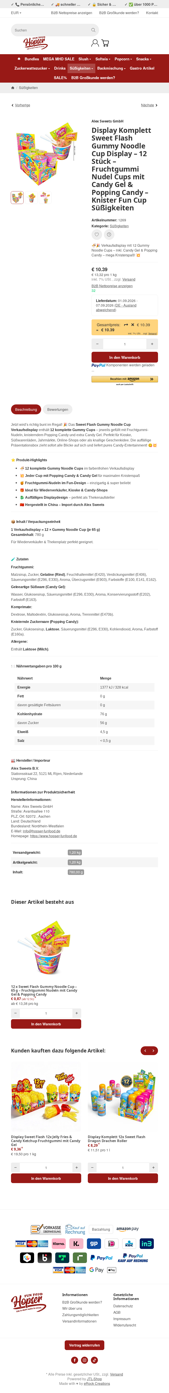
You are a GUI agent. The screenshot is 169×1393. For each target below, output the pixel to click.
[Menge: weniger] (97, 344)
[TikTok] (94, 1360)
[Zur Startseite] (35, 43)
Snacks (142, 58)
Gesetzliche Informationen (126, 1297)
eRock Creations (97, 1383)
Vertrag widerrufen (84, 1345)
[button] (17, 197)
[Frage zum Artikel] (109, 234)
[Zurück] (145, 1050)
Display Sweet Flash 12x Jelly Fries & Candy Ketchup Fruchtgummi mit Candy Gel (45, 1141)
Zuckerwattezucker (31, 68)
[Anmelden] (95, 43)
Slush (83, 58)
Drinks (60, 68)
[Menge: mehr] (152, 344)
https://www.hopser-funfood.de (53, 835)
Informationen (75, 1295)
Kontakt (152, 12)
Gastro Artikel (142, 68)
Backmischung (110, 68)
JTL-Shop (94, 1378)
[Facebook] (74, 1360)
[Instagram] (84, 1360)
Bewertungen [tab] (57, 409)
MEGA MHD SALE (58, 58)
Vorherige (22, 104)
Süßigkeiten (80, 68)
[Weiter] (153, 1050)
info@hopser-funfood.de (41, 831)
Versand (128, 279)
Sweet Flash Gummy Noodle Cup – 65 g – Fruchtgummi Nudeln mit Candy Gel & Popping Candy (44, 991)
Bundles (32, 58)
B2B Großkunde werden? (119, 12)
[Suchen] (93, 30)
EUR (15, 13)
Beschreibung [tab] (26, 409)
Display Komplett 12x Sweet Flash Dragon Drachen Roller (116, 1139)
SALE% (60, 77)
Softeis (102, 58)
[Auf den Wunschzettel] (97, 234)
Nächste (147, 104)
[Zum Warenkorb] (105, 43)
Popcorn (122, 58)
